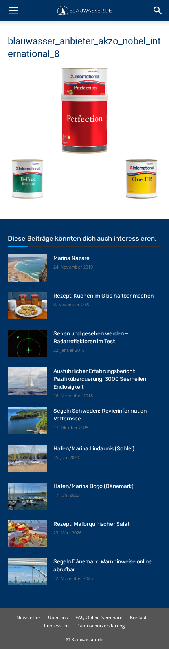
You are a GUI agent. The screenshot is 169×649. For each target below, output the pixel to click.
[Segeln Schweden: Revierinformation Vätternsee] (27, 420)
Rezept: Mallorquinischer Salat (91, 524)
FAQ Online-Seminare (99, 617)
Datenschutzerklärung (100, 625)
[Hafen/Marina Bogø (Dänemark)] (27, 496)
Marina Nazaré (71, 258)
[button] (13, 10)
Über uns (58, 617)
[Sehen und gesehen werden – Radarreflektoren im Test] (27, 343)
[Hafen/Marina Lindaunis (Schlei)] (27, 458)
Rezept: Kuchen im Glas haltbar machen (103, 296)
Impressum (56, 625)
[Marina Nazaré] (27, 268)
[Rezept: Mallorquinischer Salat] (27, 533)
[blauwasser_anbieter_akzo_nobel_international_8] (84, 151)
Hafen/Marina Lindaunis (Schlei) (93, 448)
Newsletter (28, 617)
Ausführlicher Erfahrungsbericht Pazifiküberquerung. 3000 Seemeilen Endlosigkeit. (99, 379)
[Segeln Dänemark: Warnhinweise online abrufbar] (27, 571)
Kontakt (138, 617)
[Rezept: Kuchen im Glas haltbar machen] (27, 305)
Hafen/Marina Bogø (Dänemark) (93, 486)
